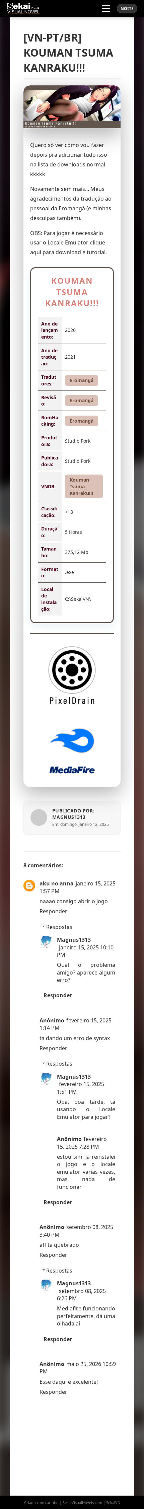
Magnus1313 (74, 939)
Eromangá (81, 380)
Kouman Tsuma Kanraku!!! (81, 486)
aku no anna (57, 883)
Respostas (59, 927)
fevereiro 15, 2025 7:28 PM (82, 1142)
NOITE (127, 8)
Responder (53, 911)
